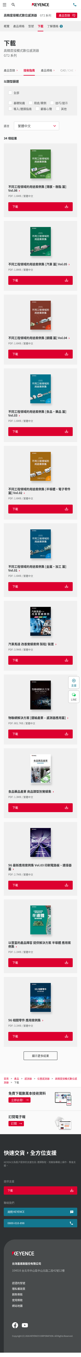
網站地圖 (17, 1305)
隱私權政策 (18, 1288)
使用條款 (17, 1300)
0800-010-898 (16, 1223)
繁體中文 (24, 125)
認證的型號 (18, 1283)
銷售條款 (17, 1294)
